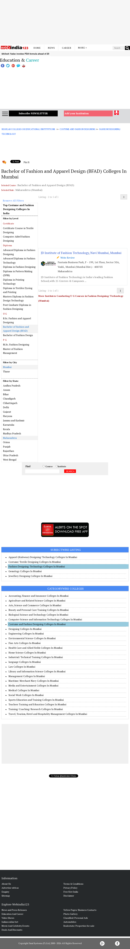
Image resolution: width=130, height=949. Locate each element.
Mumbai (7, 367)
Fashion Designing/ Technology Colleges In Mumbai (37, 566)
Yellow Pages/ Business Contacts (79, 909)
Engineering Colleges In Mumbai (26, 633)
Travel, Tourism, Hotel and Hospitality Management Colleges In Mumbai (48, 713)
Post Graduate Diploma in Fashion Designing (17, 307)
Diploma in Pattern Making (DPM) (17, 273)
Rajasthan (8, 450)
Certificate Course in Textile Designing (18, 230)
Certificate (8, 223)
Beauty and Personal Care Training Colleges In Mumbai (39, 609)
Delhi (6, 407)
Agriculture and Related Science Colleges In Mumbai (37, 600)
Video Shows (8, 917)
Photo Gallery (70, 913)
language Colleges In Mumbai (25, 661)
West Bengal (9, 459)
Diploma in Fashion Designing (19, 266)
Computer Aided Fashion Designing (16, 238)
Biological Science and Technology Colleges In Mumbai (38, 614)
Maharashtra (10, 437)
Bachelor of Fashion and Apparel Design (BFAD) (16, 328)
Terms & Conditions (73, 883)
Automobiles (69, 921)
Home (37, 47)
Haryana (7, 416)
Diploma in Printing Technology (13, 281)
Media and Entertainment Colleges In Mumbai (33, 685)
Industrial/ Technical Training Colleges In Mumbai (36, 657)
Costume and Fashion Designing (77, 129)
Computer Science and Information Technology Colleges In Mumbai (45, 619)
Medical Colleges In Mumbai (24, 690)
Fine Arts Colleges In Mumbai (25, 643)
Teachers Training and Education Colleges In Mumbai (37, 704)
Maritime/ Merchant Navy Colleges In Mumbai (34, 680)
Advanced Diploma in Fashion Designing (19, 252)
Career (66, 47)
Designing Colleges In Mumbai (25, 628)
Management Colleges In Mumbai (27, 676)
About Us (6, 883)
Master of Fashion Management (13, 351)
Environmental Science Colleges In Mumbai (32, 638)
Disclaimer (68, 895)
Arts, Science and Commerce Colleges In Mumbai (35, 605)
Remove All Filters (13, 200)
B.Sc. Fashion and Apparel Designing (17, 320)
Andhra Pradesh (11, 385)
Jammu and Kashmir (13, 420)
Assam (6, 389)
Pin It (26, 162)
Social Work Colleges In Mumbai (26, 695)
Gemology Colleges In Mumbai (25, 571)
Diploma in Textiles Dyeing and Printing (17, 290)
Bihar (6, 394)
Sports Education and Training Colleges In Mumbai (36, 699)
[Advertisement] (65, 22)
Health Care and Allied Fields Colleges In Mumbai (35, 647)
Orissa (6, 442)
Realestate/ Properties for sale (78, 925)
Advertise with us (10, 887)
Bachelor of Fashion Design (18, 335)
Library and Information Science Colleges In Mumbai (37, 671)
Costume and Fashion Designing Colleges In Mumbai (37, 624)
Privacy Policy (70, 887)
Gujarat (7, 411)
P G (5, 339)
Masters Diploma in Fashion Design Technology (18, 298)
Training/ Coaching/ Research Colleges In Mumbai (36, 709)
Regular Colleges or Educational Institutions (28, 129)
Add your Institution (77, 113)
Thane (6, 371)
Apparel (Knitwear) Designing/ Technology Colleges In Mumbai (43, 557)
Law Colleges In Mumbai (22, 666)
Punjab (6, 446)
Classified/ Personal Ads (75, 917)
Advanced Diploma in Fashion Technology (19, 260)
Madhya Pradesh (12, 433)
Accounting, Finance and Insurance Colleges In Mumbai (38, 595)
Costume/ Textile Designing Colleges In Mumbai (35, 561)
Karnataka (8, 424)
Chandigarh (9, 398)
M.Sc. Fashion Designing (16, 344)
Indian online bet (10, 921)
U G (5, 313)
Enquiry (5, 891)
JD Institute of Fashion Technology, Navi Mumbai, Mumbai (81, 253)
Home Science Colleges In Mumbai (27, 652)
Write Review (67, 257)
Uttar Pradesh (10, 455)
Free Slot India (70, 891)
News (51, 47)
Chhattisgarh (10, 403)
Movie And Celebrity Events (15, 925)
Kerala (6, 429)
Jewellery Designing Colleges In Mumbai (30, 576)
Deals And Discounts (12, 929)
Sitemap (6, 895)
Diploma (7, 245)
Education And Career (12, 913)
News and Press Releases (14, 909)
